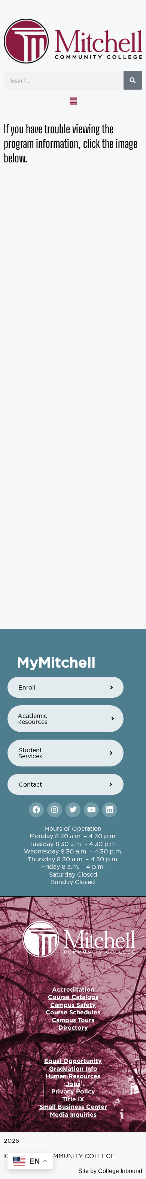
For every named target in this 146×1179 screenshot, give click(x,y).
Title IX (73, 1099)
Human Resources (73, 1076)
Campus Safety (73, 1004)
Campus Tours (73, 1020)
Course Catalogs (73, 996)
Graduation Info (73, 1068)
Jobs (73, 1083)
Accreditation (73, 989)
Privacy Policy (73, 1091)
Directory (73, 1027)
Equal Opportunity (73, 1060)
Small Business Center (73, 1106)
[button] (73, 101)
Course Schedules (73, 1012)
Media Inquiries (73, 1114)
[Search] (133, 80)
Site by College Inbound (110, 1171)
